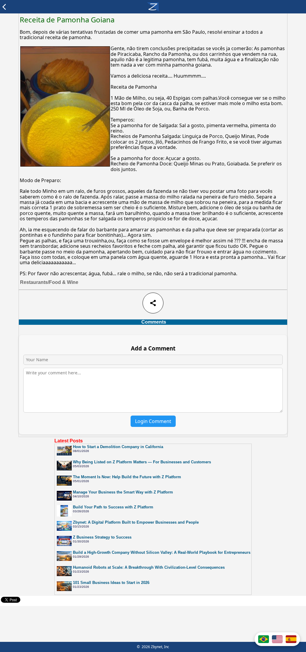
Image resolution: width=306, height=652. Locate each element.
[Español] (291, 639)
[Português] (263, 639)
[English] (277, 639)
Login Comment (153, 421)
